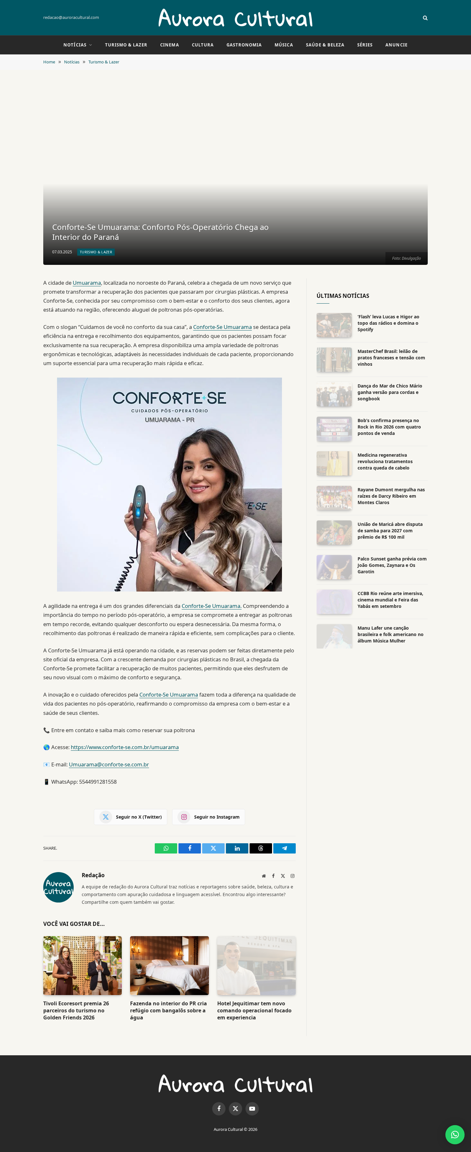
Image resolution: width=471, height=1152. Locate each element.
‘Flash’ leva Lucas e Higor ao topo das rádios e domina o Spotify (388, 323)
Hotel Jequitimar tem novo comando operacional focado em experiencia (254, 1010)
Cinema (169, 45)
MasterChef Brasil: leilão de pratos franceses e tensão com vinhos (391, 357)
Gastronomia (244, 45)
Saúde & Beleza (325, 45)
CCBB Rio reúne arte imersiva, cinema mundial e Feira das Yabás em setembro (390, 599)
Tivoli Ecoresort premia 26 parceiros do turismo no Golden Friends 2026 (76, 1010)
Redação (93, 875)
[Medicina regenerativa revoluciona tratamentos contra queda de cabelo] (334, 463)
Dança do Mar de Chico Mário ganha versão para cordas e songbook (390, 392)
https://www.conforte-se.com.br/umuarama (125, 747)
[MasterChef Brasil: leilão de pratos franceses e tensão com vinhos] (334, 359)
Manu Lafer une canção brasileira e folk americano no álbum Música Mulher (391, 634)
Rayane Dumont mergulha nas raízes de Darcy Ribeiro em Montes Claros (391, 495)
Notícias (74, 45)
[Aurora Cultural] (235, 17)
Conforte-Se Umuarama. (212, 605)
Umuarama (87, 282)
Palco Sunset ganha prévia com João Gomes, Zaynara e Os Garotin (392, 565)
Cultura (203, 45)
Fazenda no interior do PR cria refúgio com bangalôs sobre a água (168, 1010)
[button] (455, 1134)
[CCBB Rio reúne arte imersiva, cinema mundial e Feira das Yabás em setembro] (334, 602)
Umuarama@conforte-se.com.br (109, 764)
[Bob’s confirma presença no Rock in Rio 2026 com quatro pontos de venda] (334, 429)
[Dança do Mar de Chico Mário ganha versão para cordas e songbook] (334, 394)
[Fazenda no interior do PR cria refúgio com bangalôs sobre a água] (169, 965)
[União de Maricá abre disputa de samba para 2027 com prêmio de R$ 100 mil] (334, 532)
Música (284, 45)
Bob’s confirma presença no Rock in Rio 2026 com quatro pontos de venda (389, 426)
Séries (365, 45)
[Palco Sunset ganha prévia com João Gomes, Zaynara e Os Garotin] (334, 567)
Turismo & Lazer (126, 45)
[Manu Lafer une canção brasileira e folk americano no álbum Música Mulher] (334, 636)
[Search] (425, 18)
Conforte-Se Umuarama (222, 327)
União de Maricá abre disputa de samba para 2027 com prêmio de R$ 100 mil (390, 530)
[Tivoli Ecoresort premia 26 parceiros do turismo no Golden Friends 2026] (82, 965)
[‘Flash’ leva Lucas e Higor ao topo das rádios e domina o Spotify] (334, 325)
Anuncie (396, 45)
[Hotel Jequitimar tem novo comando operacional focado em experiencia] (256, 965)
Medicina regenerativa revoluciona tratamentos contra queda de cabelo (385, 461)
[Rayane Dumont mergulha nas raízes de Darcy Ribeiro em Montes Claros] (334, 498)
